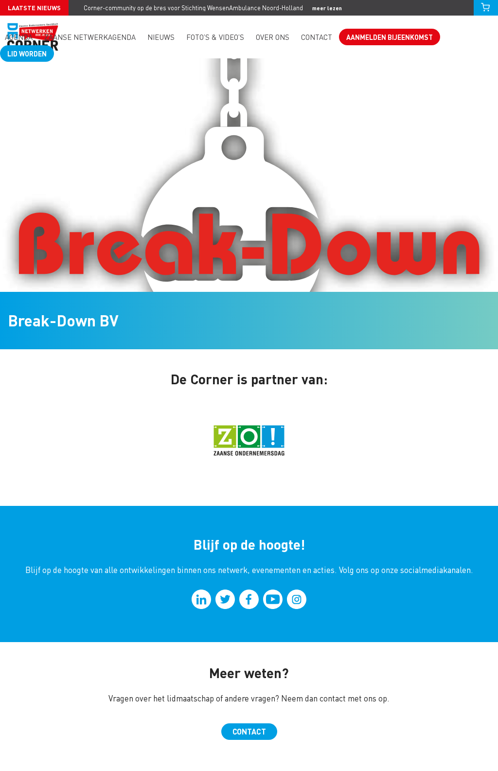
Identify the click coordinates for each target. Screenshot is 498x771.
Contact (316, 37)
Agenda (19, 37)
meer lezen (327, 8)
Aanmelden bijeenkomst (389, 37)
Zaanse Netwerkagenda (90, 37)
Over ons (272, 37)
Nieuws (161, 37)
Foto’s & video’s (215, 37)
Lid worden (27, 53)
